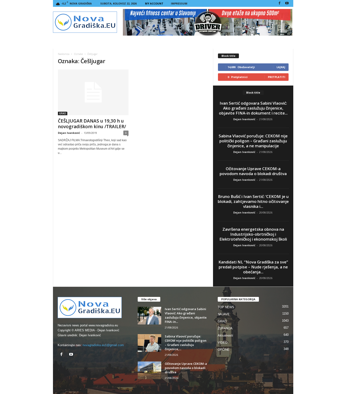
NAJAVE (224, 314)
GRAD (62, 113)
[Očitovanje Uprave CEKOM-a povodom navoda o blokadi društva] (149, 370)
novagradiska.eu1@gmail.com (103, 345)
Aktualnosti (225, 335)
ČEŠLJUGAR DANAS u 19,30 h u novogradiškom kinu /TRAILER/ (92, 124)
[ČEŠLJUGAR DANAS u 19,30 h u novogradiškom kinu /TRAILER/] (93, 92)
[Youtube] (287, 3)
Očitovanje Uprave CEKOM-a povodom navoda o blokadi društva (253, 171)
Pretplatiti (276, 77)
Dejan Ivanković (69, 133)
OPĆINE (223, 349)
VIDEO (222, 342)
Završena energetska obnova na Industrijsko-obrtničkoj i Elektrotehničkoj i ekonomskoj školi (253, 234)
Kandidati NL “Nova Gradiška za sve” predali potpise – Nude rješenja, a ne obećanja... (253, 267)
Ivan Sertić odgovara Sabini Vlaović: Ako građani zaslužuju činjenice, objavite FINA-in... (186, 315)
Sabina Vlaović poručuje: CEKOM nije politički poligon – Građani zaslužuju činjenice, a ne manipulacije (253, 140)
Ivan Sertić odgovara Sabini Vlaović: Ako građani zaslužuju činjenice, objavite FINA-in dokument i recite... (253, 108)
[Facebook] (279, 3)
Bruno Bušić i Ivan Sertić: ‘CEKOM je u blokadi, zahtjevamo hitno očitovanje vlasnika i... (253, 201)
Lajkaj (281, 67)
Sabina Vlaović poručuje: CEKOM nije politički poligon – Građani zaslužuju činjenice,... (185, 342)
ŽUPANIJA (225, 328)
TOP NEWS (226, 307)
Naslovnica (63, 54)
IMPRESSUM (179, 3)
